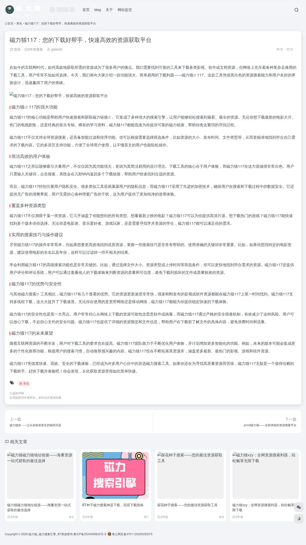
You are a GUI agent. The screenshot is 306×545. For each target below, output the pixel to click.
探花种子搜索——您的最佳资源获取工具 (187, 504)
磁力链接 (100, 117)
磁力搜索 (28, 294)
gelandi (56, 49)
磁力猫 (187, 75)
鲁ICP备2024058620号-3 (89, 534)
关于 (109, 9)
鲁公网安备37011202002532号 (132, 534)
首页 (86, 9)
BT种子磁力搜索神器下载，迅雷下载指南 (112, 504)
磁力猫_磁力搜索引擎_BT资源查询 (50, 534)
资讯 (19, 23)
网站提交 (125, 9)
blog (97, 9)
